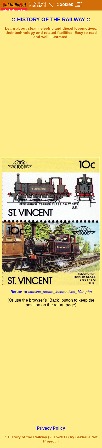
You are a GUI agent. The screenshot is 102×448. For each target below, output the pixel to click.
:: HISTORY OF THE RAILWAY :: (51, 19)
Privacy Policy (51, 428)
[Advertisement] (51, 98)
